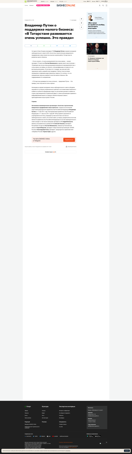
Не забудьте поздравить (64, 413)
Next (105, 37)
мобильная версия (64, 436)
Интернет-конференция (64, 410)
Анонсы (43, 410)
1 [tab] (95, 68)
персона (90, 13)
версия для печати (72, 146)
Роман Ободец (98, 17)
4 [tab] (97, 68)
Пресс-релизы (28, 417)
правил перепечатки (73, 447)
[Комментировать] (81, 19)
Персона (27, 413)
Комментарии (50, 152)
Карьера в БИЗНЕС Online (30, 424)
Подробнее (67, 450)
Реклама (44, 422)
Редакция (27, 422)
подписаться (69, 139)
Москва (93, 1)
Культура (45, 406)
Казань (26, 5)
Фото (43, 415)
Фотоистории (45, 417)
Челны (84, 1)
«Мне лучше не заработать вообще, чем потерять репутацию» (96, 25)
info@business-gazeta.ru (93, 415)
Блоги (26, 415)
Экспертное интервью (67, 406)
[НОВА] (43, 5)
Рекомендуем (91, 56)
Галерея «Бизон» (63, 424)
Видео (43, 413)
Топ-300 (61, 426)
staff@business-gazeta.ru (93, 426)
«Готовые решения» (99, 18)
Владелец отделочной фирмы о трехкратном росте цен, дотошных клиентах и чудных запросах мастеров (96, 32)
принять (127, 450)
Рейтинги (61, 415)
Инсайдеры (61, 417)
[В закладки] (81, 23)
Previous (88, 37)
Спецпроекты (62, 422)
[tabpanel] (97, 24)
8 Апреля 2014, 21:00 (29, 20)
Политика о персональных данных (66, 442)
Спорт (28, 406)
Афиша (26, 410)
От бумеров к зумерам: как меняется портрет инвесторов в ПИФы (96, 59)
